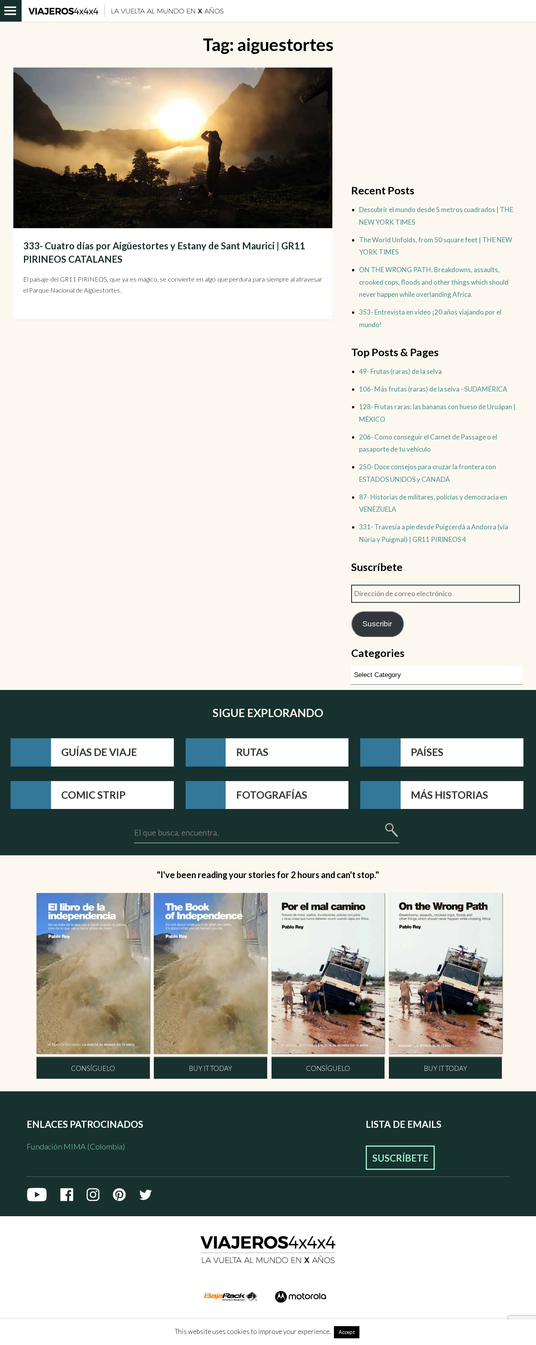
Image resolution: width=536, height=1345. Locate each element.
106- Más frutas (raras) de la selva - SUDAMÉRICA (433, 389)
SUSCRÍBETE (400, 1158)
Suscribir (377, 624)
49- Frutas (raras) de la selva (400, 371)
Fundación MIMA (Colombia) (76, 1146)
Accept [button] (347, 1332)
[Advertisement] (437, 123)
